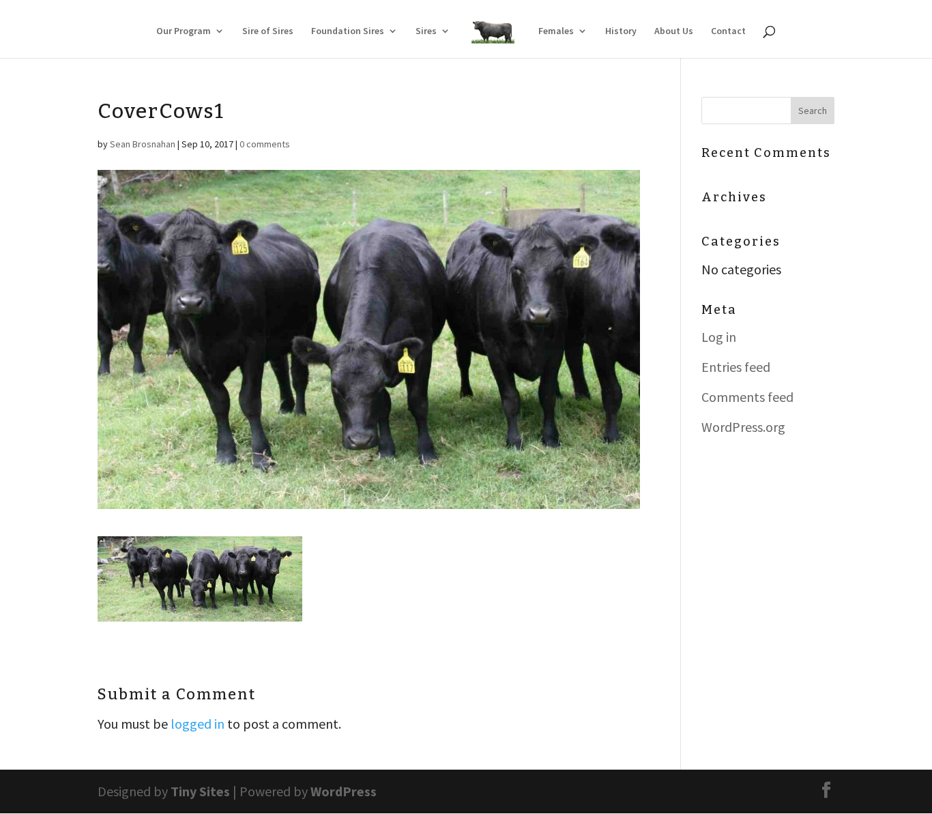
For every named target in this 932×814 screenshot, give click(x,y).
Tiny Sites (200, 791)
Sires (426, 31)
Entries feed (735, 366)
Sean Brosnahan (142, 144)
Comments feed (747, 396)
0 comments (264, 144)
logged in (197, 723)
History (621, 31)
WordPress (343, 791)
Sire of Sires (267, 31)
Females (556, 31)
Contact (728, 31)
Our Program (183, 31)
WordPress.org (743, 426)
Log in (718, 336)
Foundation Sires (347, 31)
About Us (673, 31)
